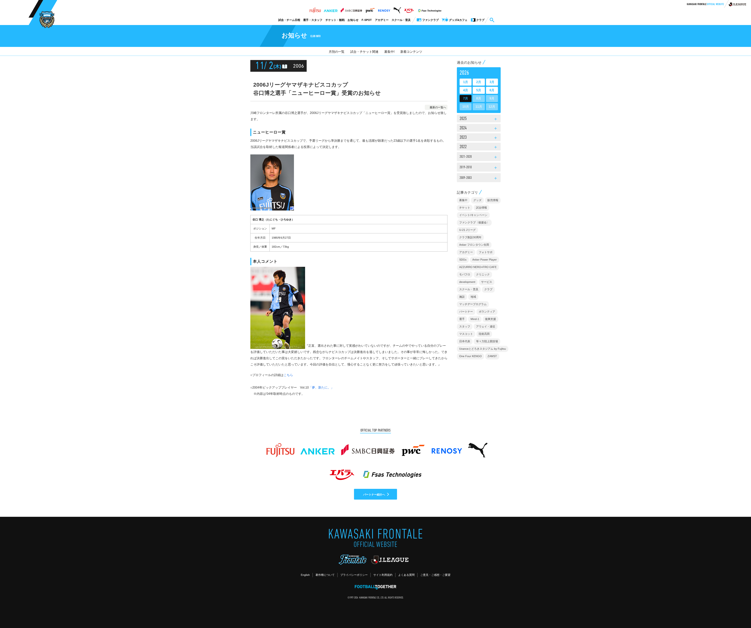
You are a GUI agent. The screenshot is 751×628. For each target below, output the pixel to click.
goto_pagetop (738, 614)
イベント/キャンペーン (473, 215)
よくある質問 (406, 574)
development (467, 281)
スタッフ (464, 326)
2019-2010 (479, 168)
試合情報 (481, 207)
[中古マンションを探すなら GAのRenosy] (384, 9)
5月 (478, 90)
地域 (473, 296)
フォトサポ (485, 252)
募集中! (389, 51)
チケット (464, 207)
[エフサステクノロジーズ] (430, 9)
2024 (479, 128)
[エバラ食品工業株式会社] (409, 9)
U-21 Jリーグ (467, 229)
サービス (486, 281)
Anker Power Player (484, 259)
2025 (479, 119)
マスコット (466, 333)
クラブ (488, 289)
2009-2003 (479, 178)
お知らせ (353, 20)
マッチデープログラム (473, 304)
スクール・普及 (401, 20)
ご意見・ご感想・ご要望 (435, 574)
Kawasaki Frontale (705, 4)
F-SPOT (367, 20)
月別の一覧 (336, 51)
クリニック (483, 274)
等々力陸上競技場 (487, 341)
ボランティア (487, 311)
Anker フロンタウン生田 (474, 244)
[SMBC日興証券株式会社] (351, 9)
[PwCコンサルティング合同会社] (370, 9)
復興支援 (490, 319)
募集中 (463, 200)
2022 (479, 147)
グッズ (477, 200)
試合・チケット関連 (364, 51)
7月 (465, 98)
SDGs (462, 259)
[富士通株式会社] (315, 9)
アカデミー (382, 20)
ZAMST (492, 356)
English (305, 574)
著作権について (325, 574)
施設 (462, 296)
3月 (492, 82)
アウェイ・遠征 (485, 326)
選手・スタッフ (312, 20)
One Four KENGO (470, 356)
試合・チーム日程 (289, 20)
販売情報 (492, 200)
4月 (465, 90)
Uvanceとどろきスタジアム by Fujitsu (482, 348)
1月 (465, 82)
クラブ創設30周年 (470, 237)
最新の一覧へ (438, 107)
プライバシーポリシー (354, 574)
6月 (492, 90)
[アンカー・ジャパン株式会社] (330, 9)
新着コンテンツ (411, 51)
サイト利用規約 (383, 574)
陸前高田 (484, 333)
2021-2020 (479, 157)
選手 (462, 319)
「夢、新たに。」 (321, 387)
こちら (288, 375)
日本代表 (464, 341)
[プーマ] (397, 9)
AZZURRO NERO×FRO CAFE (478, 267)
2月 (478, 82)
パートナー (466, 311)
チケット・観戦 (335, 20)
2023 (479, 137)
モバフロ (464, 274)
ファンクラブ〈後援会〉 (474, 222)
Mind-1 (475, 319)
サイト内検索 (492, 20)
